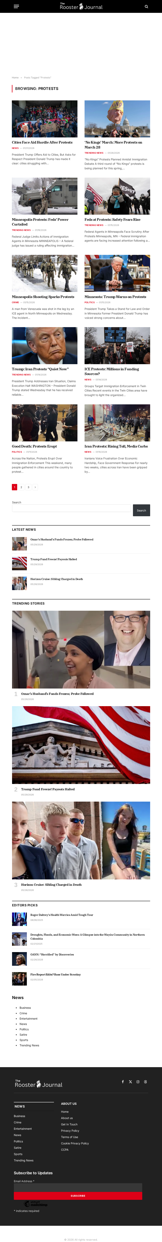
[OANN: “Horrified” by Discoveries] (19, 959)
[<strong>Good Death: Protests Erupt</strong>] (44, 422)
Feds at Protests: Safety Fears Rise (112, 219)
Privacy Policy (70, 1130)
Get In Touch (69, 1124)
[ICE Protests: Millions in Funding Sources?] (117, 345)
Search (16, 502)
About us (67, 1118)
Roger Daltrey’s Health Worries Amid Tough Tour (61, 915)
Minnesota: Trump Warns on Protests (115, 296)
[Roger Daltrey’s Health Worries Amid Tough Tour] (19, 919)
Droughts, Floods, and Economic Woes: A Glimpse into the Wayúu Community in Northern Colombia (87, 936)
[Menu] (16, 6)
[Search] (146, 6)
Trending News (94, 152)
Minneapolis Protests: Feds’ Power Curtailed (40, 222)
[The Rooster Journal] (81, 6)
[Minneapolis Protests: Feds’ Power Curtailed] (44, 196)
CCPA (65, 1149)
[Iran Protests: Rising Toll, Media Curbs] (117, 422)
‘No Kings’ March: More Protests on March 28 (113, 144)
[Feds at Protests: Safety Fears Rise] (117, 196)
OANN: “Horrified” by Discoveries (52, 954)
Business (25, 1007)
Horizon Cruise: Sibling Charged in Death (56, 579)
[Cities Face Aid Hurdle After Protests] (44, 118)
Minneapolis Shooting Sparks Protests (43, 296)
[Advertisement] (81, 44)
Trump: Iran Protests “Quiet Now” (40, 369)
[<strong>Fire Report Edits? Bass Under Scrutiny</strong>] (19, 979)
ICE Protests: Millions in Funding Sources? (112, 371)
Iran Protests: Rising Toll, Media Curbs (116, 446)
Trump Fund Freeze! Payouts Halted (53, 559)
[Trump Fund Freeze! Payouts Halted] (19, 563)
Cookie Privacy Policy (75, 1143)
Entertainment (29, 1018)
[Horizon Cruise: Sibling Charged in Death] (19, 583)
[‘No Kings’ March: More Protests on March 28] (117, 118)
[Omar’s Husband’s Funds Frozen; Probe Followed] (19, 544)
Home (65, 1111)
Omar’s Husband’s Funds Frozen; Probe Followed (61, 539)
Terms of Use (69, 1137)
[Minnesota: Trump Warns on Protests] (117, 273)
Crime (15, 302)
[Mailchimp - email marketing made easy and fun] (35, 1206)
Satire (23, 1034)
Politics (90, 302)
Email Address (24, 1181)
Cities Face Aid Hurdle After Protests (42, 142)
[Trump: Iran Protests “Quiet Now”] (44, 345)
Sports (24, 1040)
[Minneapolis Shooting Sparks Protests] (44, 273)
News (15, 148)
